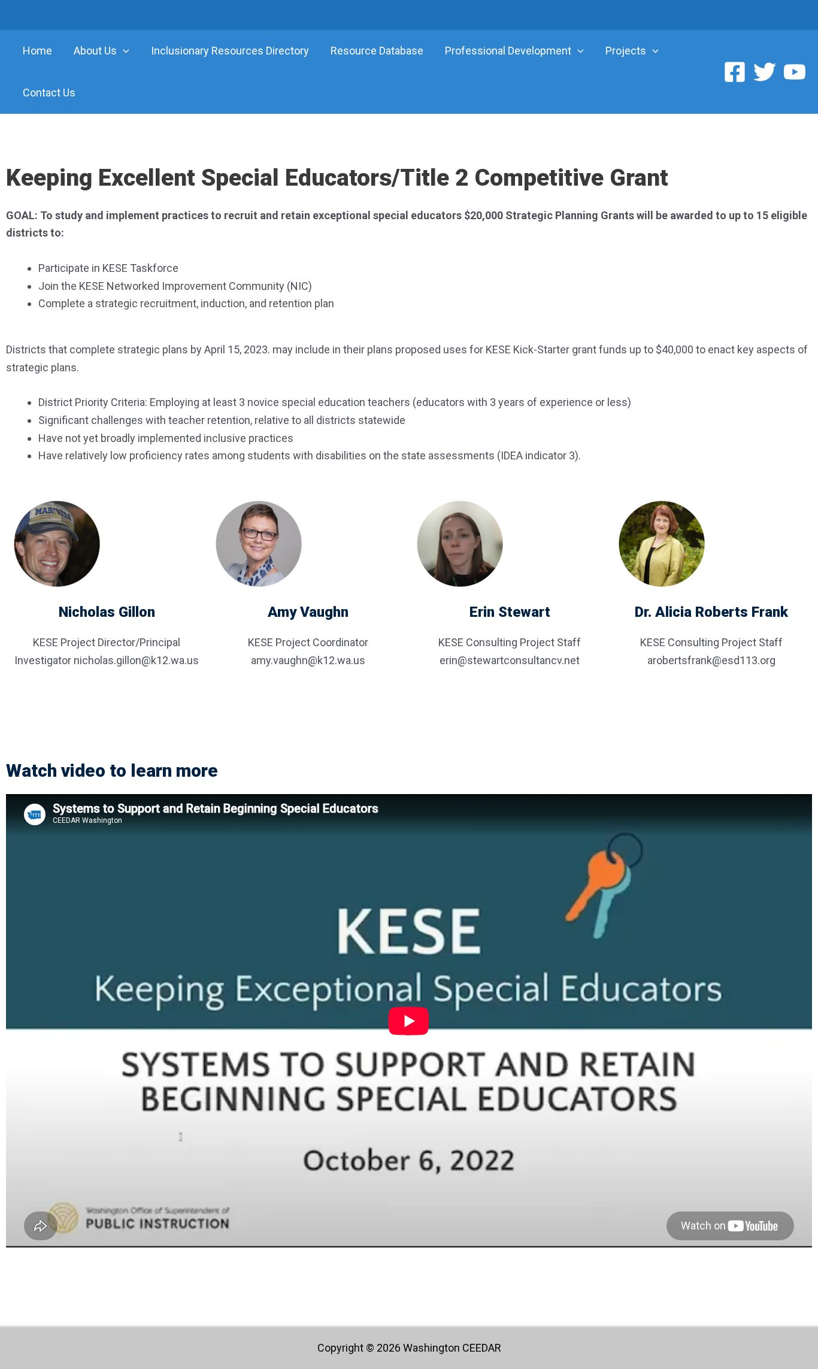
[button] (123, 51)
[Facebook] (734, 71)
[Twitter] (764, 71)
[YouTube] (794, 71)
